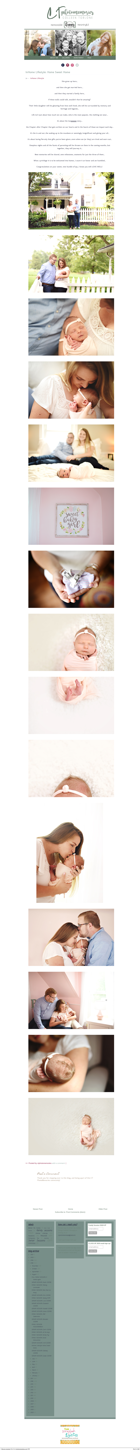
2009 (32, 1401)
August (34, 1274)
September (35, 1272)
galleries (66, 58)
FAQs (89, 58)
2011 (31, 1396)
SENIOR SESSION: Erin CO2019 (41, 1295)
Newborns (31, 1236)
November (35, 1266)
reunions (46, 1238)
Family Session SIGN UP (97, 1225)
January (35, 1376)
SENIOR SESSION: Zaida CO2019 (41, 1356)
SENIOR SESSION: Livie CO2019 (41, 1301)
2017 (31, 1379)
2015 (32, 1384)
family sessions (44, 1230)
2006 (32, 1407)
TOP (138, 1449)
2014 (32, 1387)
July (33, 1359)
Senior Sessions (36, 1240)
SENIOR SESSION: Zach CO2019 (41, 1330)
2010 (32, 1398)
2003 (32, 1413)
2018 (32, 1263)
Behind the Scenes (34, 1228)
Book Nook (47, 1228)
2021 (32, 1255)
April (33, 1367)
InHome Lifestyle (37, 78)
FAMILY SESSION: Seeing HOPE (41, 1298)
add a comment (58, 1163)
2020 (32, 1258)
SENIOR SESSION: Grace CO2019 (41, 1311)
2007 (32, 1404)
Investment (79, 58)
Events (30, 1231)
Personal (43, 1236)
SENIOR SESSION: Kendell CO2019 (42, 1309)
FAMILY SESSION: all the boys (41, 1332)
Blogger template (6, 1449)
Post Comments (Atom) (75, 1212)
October (34, 1269)
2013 (32, 1390)
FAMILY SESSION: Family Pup (40, 1335)
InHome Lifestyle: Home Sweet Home (48, 72)
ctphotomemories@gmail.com (66, 1235)
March (34, 1370)
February (35, 1373)
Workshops (31, 1243)
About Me (54, 58)
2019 (32, 1260)
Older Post (103, 1209)
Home (70, 1209)
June (33, 1362)
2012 (32, 1393)
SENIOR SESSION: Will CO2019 (41, 1343)
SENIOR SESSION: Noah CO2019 (41, 1282)
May (33, 1364)
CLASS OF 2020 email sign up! (99, 1243)
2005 (32, 1410)
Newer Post (37, 1209)
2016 (32, 1381)
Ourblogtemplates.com (21, 1449)
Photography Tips (33, 1238)
